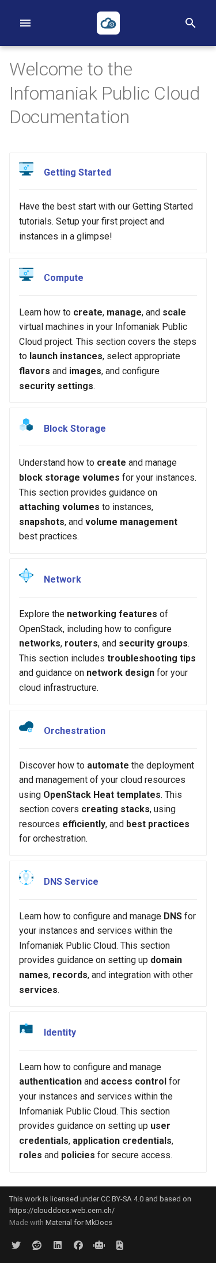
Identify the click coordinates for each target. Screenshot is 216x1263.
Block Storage (75, 428)
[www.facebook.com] (78, 1244)
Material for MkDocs (79, 1222)
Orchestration (74, 730)
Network (62, 579)
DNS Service (71, 881)
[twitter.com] (16, 1244)
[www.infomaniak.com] (99, 1244)
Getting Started (77, 172)
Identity (60, 1032)
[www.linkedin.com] (57, 1244)
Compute (64, 277)
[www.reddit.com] (37, 1244)
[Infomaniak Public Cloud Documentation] (108, 23)
